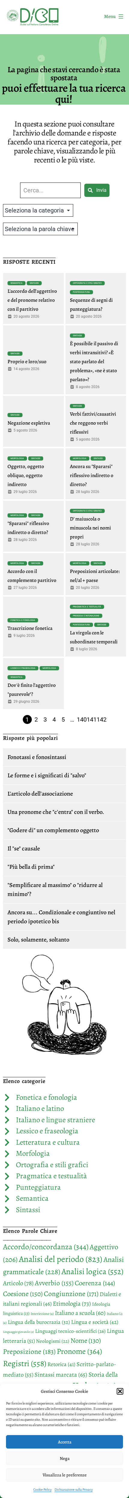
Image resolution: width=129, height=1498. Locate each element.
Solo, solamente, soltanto (38, 940)
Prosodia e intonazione (86, 616)
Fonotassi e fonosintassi (37, 757)
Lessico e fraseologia (22, 668)
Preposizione (29, 1351)
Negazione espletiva (29, 423)
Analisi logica (92, 1271)
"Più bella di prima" (31, 867)
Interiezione (42, 1313)
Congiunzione (71, 1293)
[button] (120, 1391)
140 (82, 719)
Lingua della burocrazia (39, 1322)
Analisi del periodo (60, 1259)
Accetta (64, 1442)
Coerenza (95, 1283)
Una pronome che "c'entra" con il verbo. (56, 812)
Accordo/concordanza (45, 1246)
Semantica (16, 283)
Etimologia (72, 1303)
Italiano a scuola (80, 1313)
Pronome (79, 1351)
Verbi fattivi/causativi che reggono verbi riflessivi (93, 423)
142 (101, 719)
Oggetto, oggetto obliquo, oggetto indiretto (26, 475)
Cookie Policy (42, 1489)
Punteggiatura (81, 292)
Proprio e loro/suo (27, 361)
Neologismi (52, 1341)
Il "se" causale (24, 848)
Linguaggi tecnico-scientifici (70, 1331)
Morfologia (17, 458)
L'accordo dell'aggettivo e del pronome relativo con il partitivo (32, 300)
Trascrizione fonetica (30, 628)
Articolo (18, 1283)
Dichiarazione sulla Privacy (74, 1489)
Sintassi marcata (60, 1374)
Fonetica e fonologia (22, 620)
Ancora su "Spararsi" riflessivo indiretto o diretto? (91, 475)
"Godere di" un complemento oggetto (53, 830)
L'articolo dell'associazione (40, 794)
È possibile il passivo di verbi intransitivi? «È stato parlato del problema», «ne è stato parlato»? (94, 361)
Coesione (23, 1293)
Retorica (61, 1364)
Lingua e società (94, 1322)
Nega (65, 1458)
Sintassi (34, 283)
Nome (85, 1340)
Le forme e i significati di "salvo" (47, 775)
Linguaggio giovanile (18, 1332)
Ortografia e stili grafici (87, 283)
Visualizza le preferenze (65, 1475)
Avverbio (54, 1283)
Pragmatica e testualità (87, 607)
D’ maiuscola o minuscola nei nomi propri (90, 527)
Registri (24, 1363)
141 (92, 719)
